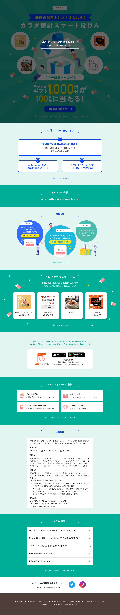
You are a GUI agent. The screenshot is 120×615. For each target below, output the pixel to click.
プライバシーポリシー (32, 601)
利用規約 (18, 601)
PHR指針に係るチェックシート (79, 601)
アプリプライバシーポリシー (54, 601)
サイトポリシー (99, 601)
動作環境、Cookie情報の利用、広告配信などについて (60, 604)
